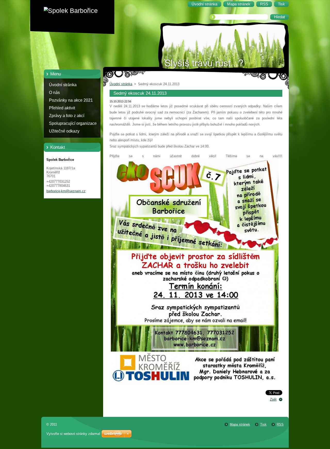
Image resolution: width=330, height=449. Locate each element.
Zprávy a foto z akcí (66, 115)
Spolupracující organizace (73, 123)
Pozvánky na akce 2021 (71, 100)
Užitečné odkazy (64, 131)
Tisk (263, 424)
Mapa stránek (240, 424)
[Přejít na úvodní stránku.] (76, 10)
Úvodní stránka (63, 85)
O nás (54, 92)
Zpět (273, 399)
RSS (280, 424)
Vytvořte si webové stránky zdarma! (73, 434)
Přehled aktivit (62, 108)
